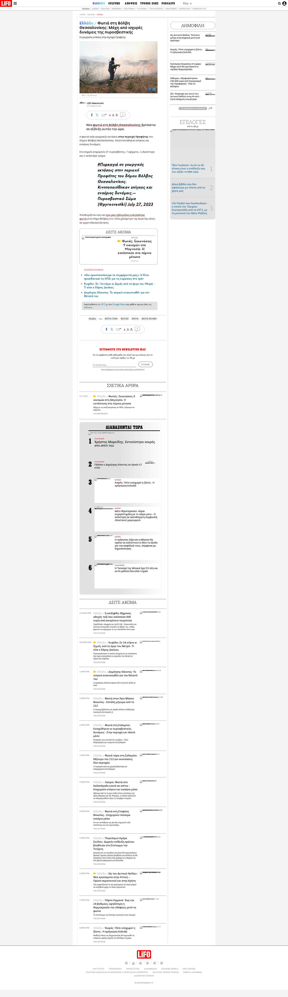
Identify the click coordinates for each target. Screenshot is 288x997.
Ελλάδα (85, 9)
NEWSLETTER (133, 969)
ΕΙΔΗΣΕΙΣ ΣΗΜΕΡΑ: (94, 269)
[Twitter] (154, 89)
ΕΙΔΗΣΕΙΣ (90, 15)
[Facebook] (150, 89)
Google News (119, 304)
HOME (82, 15)
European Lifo (199, 9)
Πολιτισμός (129, 9)
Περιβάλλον (184, 9)
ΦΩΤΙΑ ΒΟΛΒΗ (149, 318)
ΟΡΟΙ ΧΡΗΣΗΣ (106, 370)
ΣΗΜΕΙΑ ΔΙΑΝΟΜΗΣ (192, 972)
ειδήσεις (88, 307)
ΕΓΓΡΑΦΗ (145, 364)
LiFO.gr (104, 304)
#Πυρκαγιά (108, 165)
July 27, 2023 (140, 205)
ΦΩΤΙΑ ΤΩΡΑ (111, 318)
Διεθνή (95, 9)
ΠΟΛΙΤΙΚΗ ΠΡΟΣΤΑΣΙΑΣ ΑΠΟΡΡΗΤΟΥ (130, 370)
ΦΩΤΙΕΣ (124, 318)
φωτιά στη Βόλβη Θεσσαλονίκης (117, 125)
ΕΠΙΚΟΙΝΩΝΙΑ (115, 969)
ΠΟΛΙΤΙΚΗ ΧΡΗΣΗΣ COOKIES (166, 972)
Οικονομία (117, 9)
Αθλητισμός (171, 9)
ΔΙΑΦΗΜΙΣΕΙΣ (150, 969)
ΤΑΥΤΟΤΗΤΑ (98, 969)
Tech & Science (156, 9)
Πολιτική (105, 9)
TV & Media (142, 9)
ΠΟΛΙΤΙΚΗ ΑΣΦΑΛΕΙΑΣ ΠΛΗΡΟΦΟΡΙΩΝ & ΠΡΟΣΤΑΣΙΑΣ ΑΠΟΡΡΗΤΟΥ (117, 972)
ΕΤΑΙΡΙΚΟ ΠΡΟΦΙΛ (169, 969)
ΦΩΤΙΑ (135, 318)
